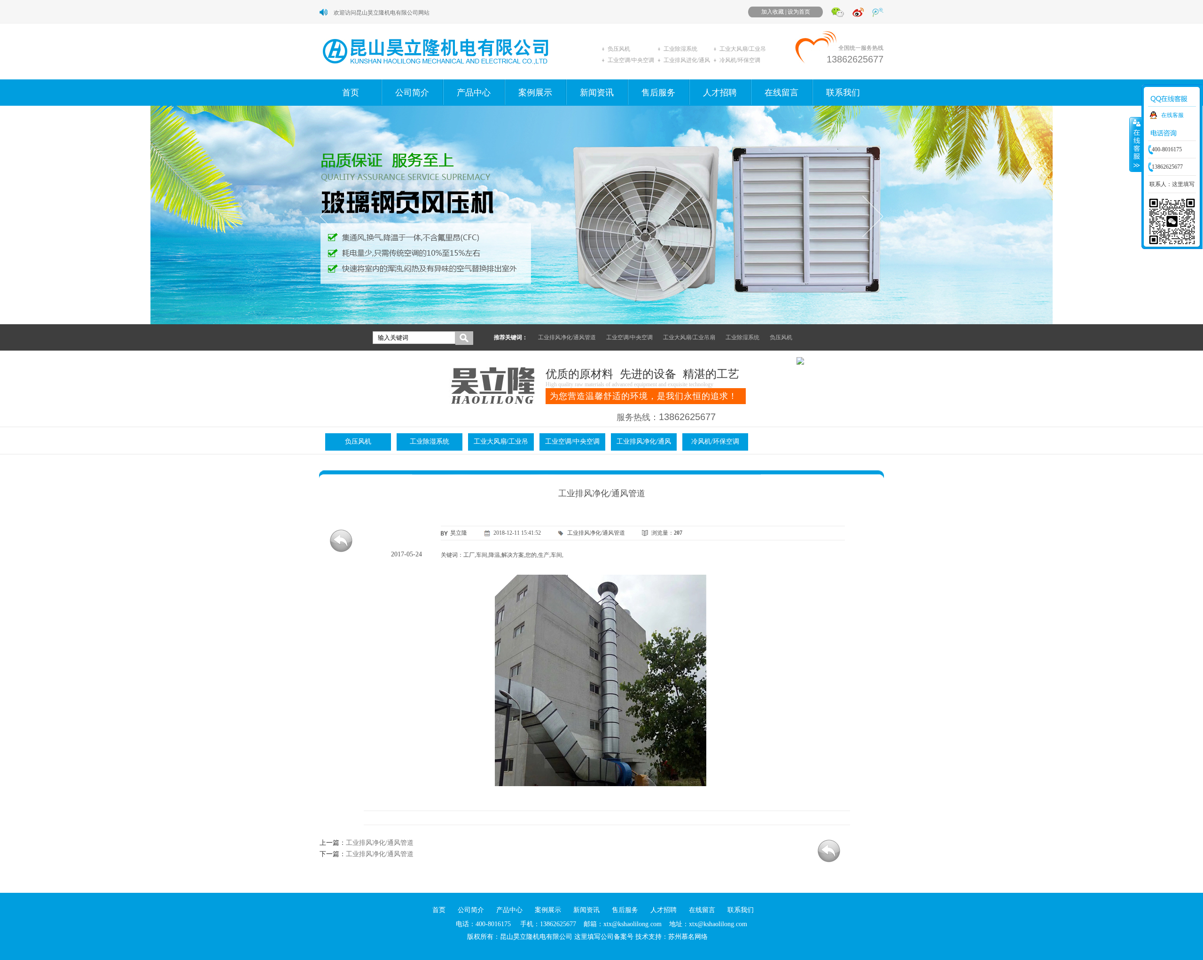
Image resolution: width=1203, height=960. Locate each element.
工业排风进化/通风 (687, 60)
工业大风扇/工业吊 (742, 49)
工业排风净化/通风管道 (567, 337)
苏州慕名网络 (688, 936)
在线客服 (1172, 115)
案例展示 (535, 92)
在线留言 (781, 92)
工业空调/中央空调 (631, 60)
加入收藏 (772, 11)
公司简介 (412, 92)
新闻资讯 (597, 92)
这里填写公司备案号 (603, 936)
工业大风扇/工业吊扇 (689, 337)
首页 (350, 92)
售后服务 (658, 92)
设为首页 (799, 11)
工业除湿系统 (680, 49)
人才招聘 (720, 92)
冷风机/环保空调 (739, 60)
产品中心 (474, 92)
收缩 (1135, 144)
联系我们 (843, 92)
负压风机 (619, 49)
